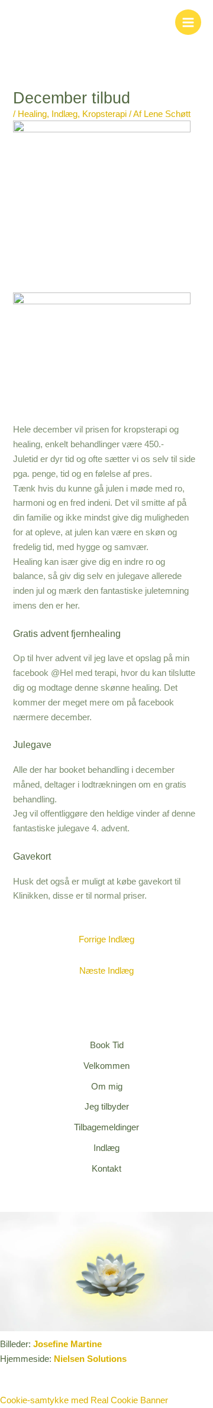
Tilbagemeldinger (106, 1127)
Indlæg (64, 114)
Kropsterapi (104, 114)
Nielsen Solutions (90, 1359)
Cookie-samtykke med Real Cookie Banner (84, 1400)
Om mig (106, 1086)
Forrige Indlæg (106, 939)
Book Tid (107, 1045)
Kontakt (106, 1168)
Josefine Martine (67, 1344)
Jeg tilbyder (107, 1106)
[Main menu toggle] (188, 22)
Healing (32, 114)
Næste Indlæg (106, 970)
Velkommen (106, 1066)
